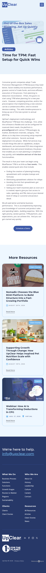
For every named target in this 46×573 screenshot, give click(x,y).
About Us (28, 479)
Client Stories (7, 514)
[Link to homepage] (20, 4)
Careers (28, 493)
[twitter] (37, 538)
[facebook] (29, 538)
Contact (28, 496)
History (28, 482)
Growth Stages (8, 489)
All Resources (30, 510)
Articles (28, 514)
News (27, 521)
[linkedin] (25, 538)
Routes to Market (9, 493)
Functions (6, 486)
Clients (5, 510)
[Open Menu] (42, 5)
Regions (5, 496)
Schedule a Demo (23, 228)
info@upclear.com (18, 454)
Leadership (29, 486)
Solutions (6, 482)
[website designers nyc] (37, 562)
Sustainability (7, 500)
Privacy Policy (19, 561)
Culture (28, 489)
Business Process (9, 479)
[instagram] (33, 538)
